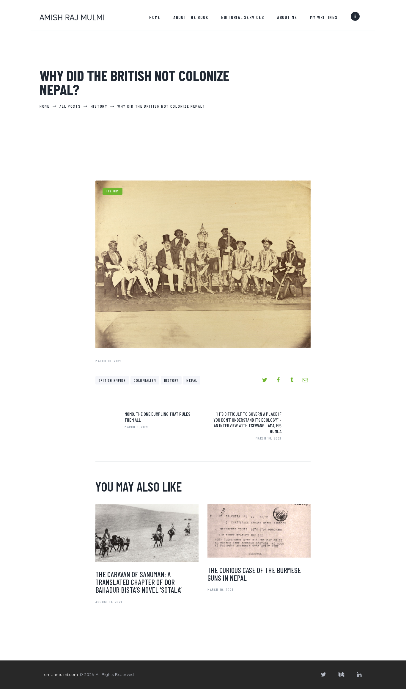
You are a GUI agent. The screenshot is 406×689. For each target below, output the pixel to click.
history (171, 380)
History (112, 191)
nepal (191, 380)
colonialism (145, 380)
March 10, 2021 (220, 589)
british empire (112, 380)
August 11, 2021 (108, 601)
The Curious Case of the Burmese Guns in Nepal (254, 574)
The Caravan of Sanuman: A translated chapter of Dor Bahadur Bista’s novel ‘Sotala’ (138, 582)
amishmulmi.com (61, 674)
